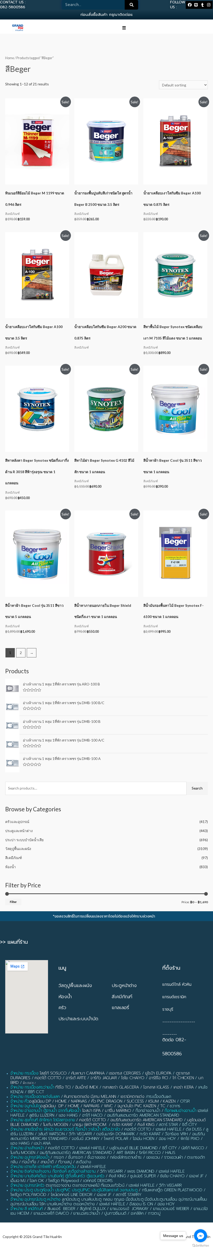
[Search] (131, 5)
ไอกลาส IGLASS (156, 1087)
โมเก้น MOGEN (55, 1124)
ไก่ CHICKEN (183, 1078)
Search (197, 788)
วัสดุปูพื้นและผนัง (18, 848)
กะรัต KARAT (122, 1124)
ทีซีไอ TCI (62, 1087)
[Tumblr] (202, 5)
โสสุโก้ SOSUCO (53, 1073)
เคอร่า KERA (184, 1087)
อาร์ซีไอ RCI (158, 1078)
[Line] (196, 5)
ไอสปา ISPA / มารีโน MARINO (106, 1110)
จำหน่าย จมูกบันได (25, 1106)
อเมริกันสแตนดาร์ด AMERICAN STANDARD (146, 1120)
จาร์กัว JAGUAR (103, 1078)
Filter (13, 901)
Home (9, 58)
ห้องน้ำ (10, 867)
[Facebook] (190, 5)
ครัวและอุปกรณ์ (17, 821)
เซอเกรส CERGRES (125, 1073)
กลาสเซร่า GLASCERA (120, 1087)
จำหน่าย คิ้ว (19, 1101)
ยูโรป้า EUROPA (158, 1073)
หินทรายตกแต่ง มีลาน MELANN (90, 1096)
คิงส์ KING (145, 1124)
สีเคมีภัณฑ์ (13, 857)
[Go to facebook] (200, 1235)
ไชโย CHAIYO (132, 1078)
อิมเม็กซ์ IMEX (86, 1087)
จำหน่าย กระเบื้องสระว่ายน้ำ (32, 1087)
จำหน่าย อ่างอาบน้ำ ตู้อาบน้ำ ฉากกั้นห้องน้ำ (45, 1110)
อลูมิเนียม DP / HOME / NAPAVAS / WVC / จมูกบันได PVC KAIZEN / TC (102, 1106)
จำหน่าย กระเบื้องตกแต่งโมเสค (34, 1096)
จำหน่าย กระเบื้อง (24, 1073)
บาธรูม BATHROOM (89, 1124)
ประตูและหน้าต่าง (19, 830)
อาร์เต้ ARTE (76, 1078)
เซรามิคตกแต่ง (132, 1096)
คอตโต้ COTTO (48, 1078)
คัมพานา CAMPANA (88, 1073)
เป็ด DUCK (28, 1083)
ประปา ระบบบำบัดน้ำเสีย (24, 840)
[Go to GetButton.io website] (200, 1245)
